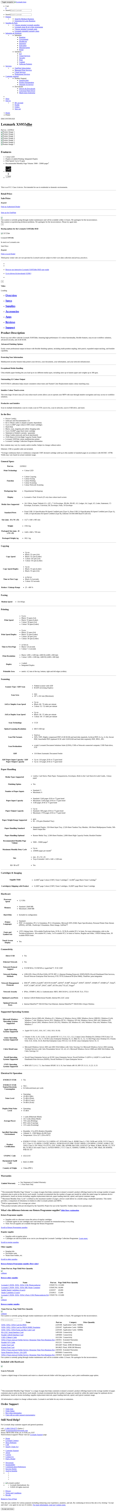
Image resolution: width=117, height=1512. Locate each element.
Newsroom (9, 1463)
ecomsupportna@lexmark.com (17, 1431)
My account (19, 103)
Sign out (18, 109)
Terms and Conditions (13, 1493)
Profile (17, 105)
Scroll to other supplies (9, 1259)
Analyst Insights (11, 1471)
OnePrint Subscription (23, 68)
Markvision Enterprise (27, 93)
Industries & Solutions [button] (13, 33)
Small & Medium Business (24, 19)
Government (23, 39)
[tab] (60, 295)
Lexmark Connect (12, 1441)
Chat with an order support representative (20, 1415)
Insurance (22, 43)
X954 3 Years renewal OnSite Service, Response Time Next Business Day (28, 1350)
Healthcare (23, 41)
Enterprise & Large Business (25, 21)
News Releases (10, 1443)
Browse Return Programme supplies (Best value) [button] (20, 1264)
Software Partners (25, 64)
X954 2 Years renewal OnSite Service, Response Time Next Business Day (28, 1355)
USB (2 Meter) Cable (9, 1337)
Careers (8, 1455)
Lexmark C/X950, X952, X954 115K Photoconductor (20, 1285)
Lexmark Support (36, 1435)
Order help (9, 1409)
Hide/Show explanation (70, 1210)
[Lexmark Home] (20, 2)
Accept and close (7, 1509)
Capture (22, 62)
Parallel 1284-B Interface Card (12, 1335)
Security (22, 58)
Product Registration (26, 82)
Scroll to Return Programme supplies (14, 1227)
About (7, 1453)
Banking (22, 37)
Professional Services (22, 74)
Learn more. (83, 1238)
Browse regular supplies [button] (10, 1304)
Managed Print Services (23, 70)
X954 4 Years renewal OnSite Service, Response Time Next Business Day (28, 1340)
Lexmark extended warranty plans (27, 31)
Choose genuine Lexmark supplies (27, 25)
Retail (21, 50)
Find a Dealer (10, 1459)
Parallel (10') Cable (8, 1342)
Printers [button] (8, 17)
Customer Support (12, 1451)
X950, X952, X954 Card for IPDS (13, 1325)
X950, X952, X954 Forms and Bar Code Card (18, 1330)
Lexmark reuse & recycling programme (29, 27)
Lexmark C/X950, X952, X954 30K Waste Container (20, 1288)
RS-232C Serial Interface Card (12, 1332)
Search (7, 10)
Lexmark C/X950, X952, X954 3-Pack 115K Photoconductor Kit (25, 1295)
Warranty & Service (26, 85)
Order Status (10, 1411)
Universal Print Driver (27, 91)
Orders (17, 107)
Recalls (8, 1495)
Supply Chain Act (11, 1447)
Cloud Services (24, 56)
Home (7, 113)
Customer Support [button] (12, 76)
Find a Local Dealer (8, 254)
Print (21, 60)
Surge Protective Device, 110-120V (14, 1352)
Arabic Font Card (7, 1345)
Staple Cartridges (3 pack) (10, 1293)
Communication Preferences (15, 1467)
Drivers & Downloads (27, 89)
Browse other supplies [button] (9, 1278)
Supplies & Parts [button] (11, 23)
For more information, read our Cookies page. (49, 1505)
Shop (7, 99)
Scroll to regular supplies (10, 1242)
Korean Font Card (7, 1347)
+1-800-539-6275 (10, 1428)
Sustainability (10, 1465)
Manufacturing (24, 48)
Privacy (8, 1491)
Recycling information (13, 1413)
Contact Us (9, 1457)
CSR (7, 1445)
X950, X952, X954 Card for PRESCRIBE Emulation (20, 1327)
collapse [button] (4, 1273)
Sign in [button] (8, 101)
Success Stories (11, 1469)
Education (23, 46)
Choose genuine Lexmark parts (26, 29)
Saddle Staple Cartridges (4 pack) (13, 1290)
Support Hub (24, 80)
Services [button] (8, 66)
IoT (20, 54)
